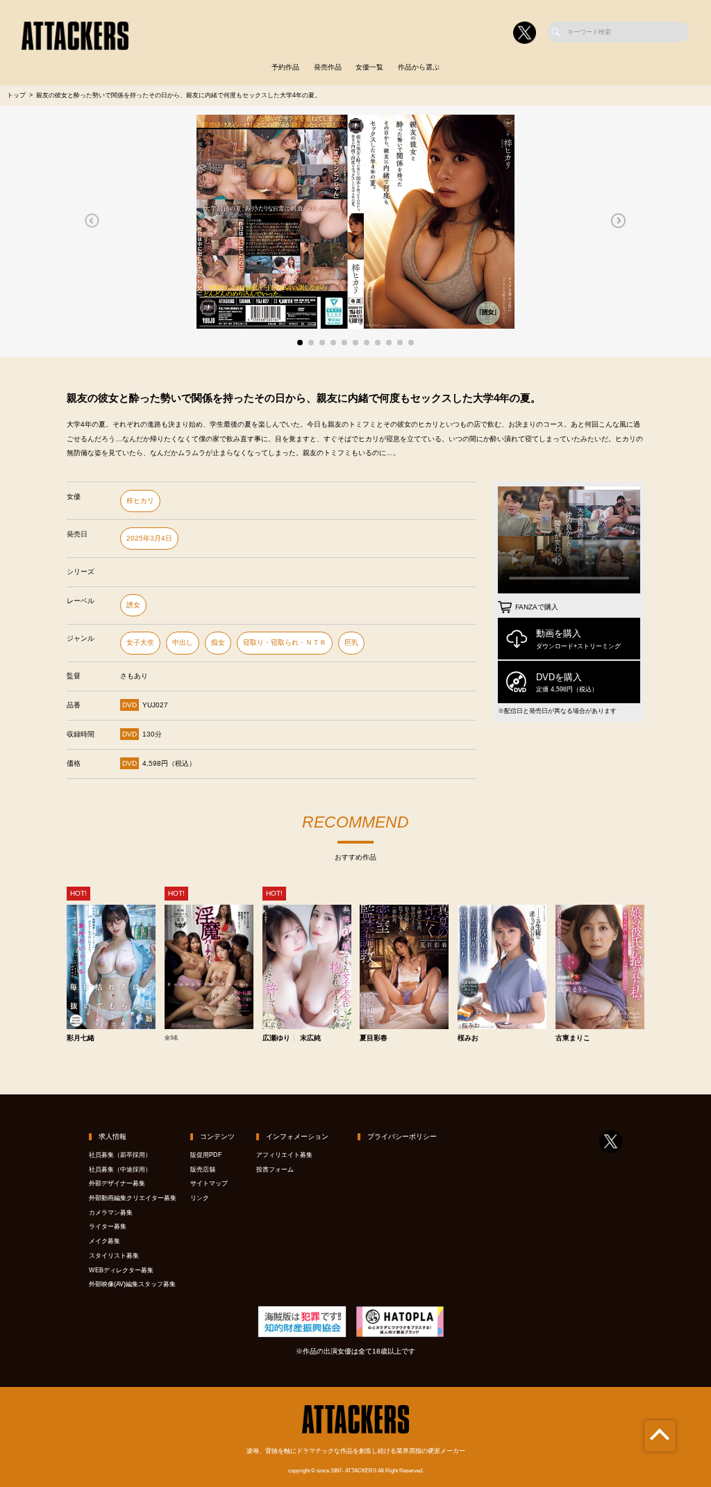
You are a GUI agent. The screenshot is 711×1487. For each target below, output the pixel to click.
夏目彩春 (373, 1038)
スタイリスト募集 (114, 1255)
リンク (199, 1197)
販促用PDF (206, 1154)
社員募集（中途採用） (120, 1169)
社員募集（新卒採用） (120, 1154)
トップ (16, 95)
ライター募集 (107, 1226)
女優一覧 (369, 67)
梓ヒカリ (140, 500)
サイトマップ (209, 1183)
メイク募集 (104, 1241)
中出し (182, 642)
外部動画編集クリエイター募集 (132, 1197)
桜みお (468, 1038)
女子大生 (140, 642)
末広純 (310, 1038)
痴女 (218, 642)
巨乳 (351, 642)
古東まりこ (572, 1038)
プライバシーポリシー (402, 1136)
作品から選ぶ (419, 67)
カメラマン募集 (111, 1212)
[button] (92, 220)
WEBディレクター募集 (121, 1270)
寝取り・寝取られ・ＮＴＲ (284, 642)
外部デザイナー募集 (117, 1183)
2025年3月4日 (149, 538)
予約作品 (285, 67)
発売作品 (328, 67)
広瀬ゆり (276, 1038)
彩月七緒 (80, 1038)
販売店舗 (202, 1169)
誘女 (133, 605)
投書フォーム (275, 1169)
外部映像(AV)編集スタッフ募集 (132, 1284)
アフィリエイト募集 (284, 1154)
